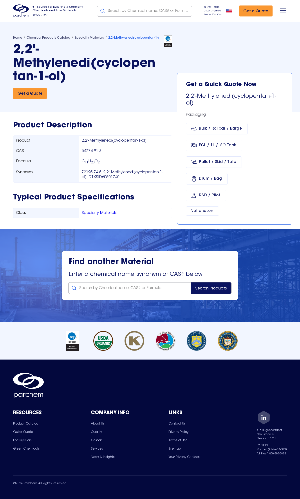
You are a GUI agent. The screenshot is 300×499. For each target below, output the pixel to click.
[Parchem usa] (21, 11)
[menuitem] (25, 424)
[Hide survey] (287, 384)
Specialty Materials (99, 213)
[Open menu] (283, 11)
